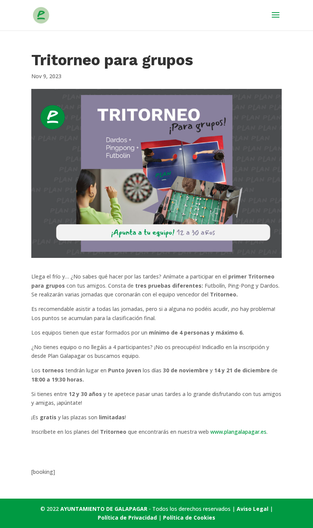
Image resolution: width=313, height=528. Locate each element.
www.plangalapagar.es (238, 431)
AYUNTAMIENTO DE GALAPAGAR (103, 508)
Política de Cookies (189, 517)
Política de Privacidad (128, 517)
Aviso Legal (252, 508)
